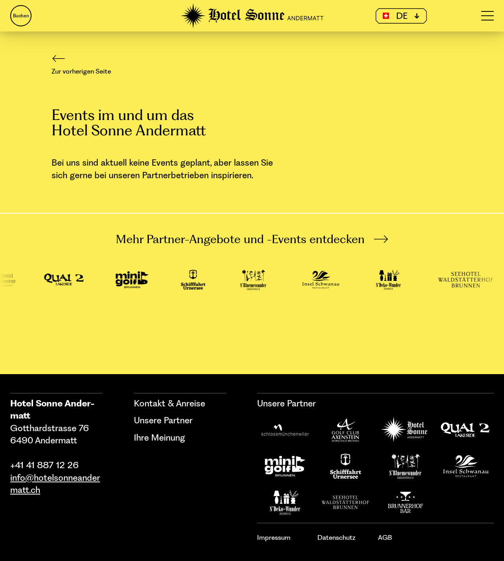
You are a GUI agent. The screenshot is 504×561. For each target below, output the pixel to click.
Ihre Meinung (159, 437)
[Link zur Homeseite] (252, 15)
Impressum (274, 537)
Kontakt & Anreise (169, 403)
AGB (385, 537)
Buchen (21, 16)
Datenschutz (336, 537)
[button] (401, 16)
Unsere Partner (163, 420)
